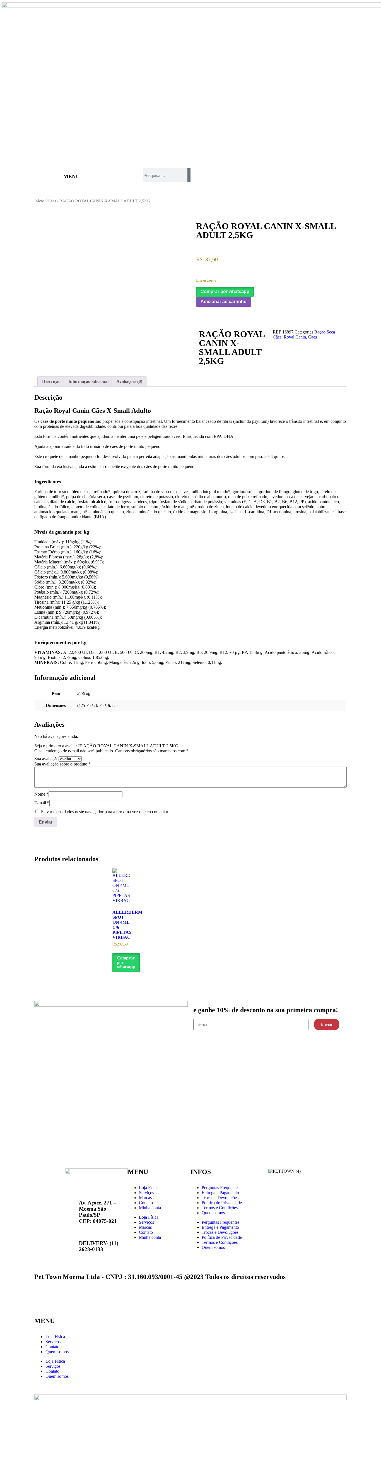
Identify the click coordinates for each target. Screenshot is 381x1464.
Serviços (146, 1192)
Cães (52, 201)
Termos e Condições (220, 1207)
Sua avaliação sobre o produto (62, 764)
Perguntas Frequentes (220, 1187)
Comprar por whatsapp (225, 291)
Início (39, 201)
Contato (146, 1202)
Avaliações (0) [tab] (129, 381)
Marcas (145, 1197)
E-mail (41, 802)
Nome (41, 794)
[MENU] (56, 175)
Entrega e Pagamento (220, 1192)
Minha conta (150, 1207)
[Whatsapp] (165, 1257)
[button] (225, 291)
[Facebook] (135, 1257)
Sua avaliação (46, 758)
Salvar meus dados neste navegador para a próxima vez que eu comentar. (105, 811)
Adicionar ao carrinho (224, 301)
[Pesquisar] (189, 175)
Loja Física (148, 1187)
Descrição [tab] (51, 381)
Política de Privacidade (222, 1202)
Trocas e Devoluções (220, 1197)
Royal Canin (295, 337)
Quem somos (213, 1212)
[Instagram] (150, 1257)
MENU (71, 176)
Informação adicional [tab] (88, 381)
